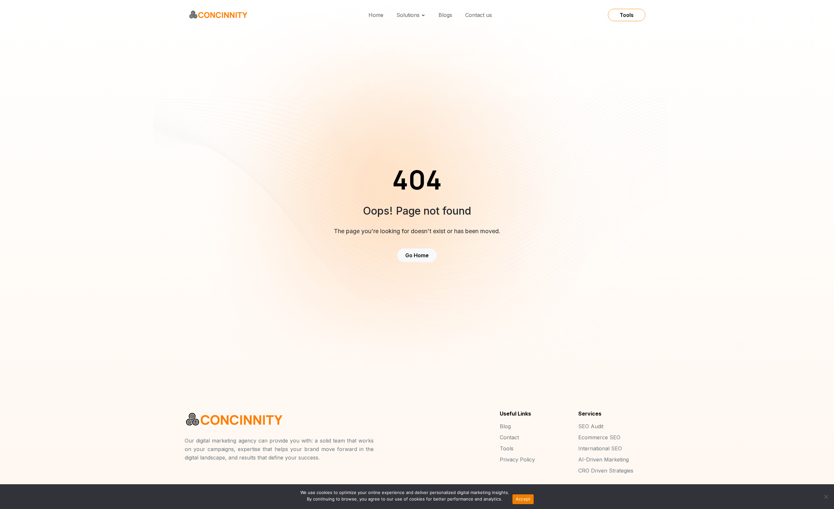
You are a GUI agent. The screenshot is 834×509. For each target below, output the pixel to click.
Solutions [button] (408, 15)
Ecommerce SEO (599, 437)
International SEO (600, 448)
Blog (505, 426)
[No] (826, 496)
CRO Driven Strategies (605, 470)
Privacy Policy (517, 459)
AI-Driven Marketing (603, 459)
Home (375, 15)
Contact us (478, 15)
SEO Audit (590, 426)
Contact (509, 437)
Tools (627, 15)
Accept (523, 499)
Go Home (417, 255)
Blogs (445, 15)
